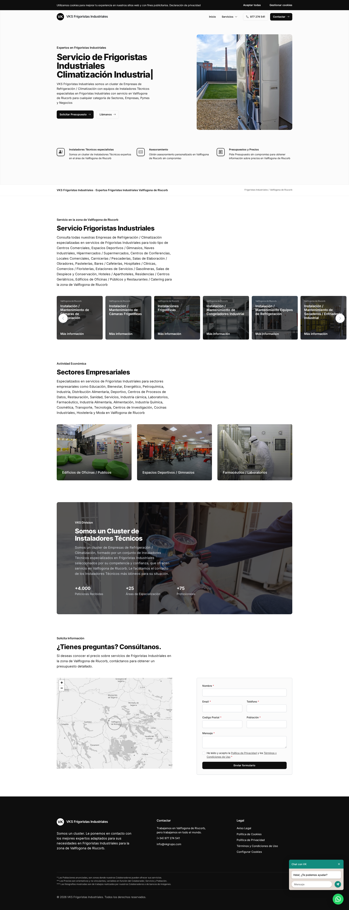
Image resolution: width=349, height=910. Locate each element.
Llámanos (106, 114)
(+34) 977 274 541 (168, 838)
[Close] (339, 864)
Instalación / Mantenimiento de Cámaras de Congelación (74, 312)
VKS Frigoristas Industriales (86, 16)
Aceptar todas (252, 5)
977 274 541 (257, 16)
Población (254, 717)
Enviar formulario (244, 765)
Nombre (208, 685)
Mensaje (208, 733)
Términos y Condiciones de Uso (257, 846)
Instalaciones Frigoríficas (168, 308)
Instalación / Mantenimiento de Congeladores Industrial (225, 310)
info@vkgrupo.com (169, 844)
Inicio (212, 16)
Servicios (227, 16)
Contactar (279, 16)
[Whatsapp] (338, 899)
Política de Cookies (249, 834)
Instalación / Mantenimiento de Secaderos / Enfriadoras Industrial (323, 312)
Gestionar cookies (281, 5)
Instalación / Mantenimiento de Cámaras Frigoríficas (125, 310)
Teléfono (253, 701)
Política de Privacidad (244, 752)
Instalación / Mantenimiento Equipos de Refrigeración (274, 310)
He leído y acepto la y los (242, 754)
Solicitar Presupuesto (73, 114)
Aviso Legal (244, 828)
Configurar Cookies (249, 851)
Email (206, 701)
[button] (340, 318)
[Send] (338, 884)
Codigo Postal (211, 717)
